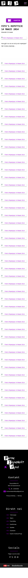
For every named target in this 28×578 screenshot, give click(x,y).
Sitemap (19, 495)
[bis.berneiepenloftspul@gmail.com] (5, 491)
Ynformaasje (13, 515)
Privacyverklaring (10, 495)
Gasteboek (12, 530)
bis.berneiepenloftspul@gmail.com (15, 491)
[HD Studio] (6, 566)
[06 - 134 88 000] (9, 489)
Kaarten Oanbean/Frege (16, 533)
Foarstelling (13, 521)
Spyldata (12, 527)
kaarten (17, 20)
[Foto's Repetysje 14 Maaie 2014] (14, 38)
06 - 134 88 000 (15, 488)
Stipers (11, 518)
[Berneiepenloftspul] (9, 3)
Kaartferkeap (13, 524)
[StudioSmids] (17, 565)
